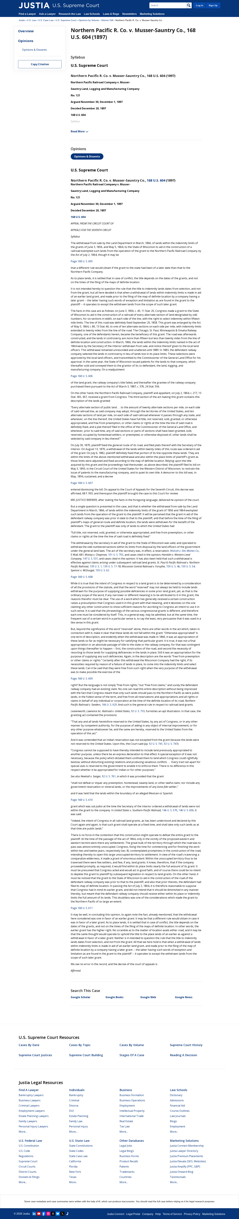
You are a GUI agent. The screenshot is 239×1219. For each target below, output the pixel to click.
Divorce (73, 1105)
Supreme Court (28, 1161)
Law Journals (178, 1116)
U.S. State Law (79, 1141)
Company (147, 1214)
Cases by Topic (80, 1045)
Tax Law (125, 1126)
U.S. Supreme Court (66, 20)
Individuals (77, 1090)
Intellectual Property (132, 1111)
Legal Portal (133, 1214)
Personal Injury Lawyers (33, 1126)
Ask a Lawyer (47, 14)
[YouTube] (39, 1214)
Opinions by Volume (89, 20)
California (75, 1161)
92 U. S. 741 (156, 744)
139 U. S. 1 (96, 566)
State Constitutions (81, 1145)
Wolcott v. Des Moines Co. (184, 551)
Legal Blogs (127, 1151)
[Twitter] (62, 1214)
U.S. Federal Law (30, 1141)
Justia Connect (115, 1214)
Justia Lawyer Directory (184, 1151)
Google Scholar (80, 997)
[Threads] (53, 1214)
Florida (73, 1166)
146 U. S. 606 (186, 810)
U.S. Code (24, 1151)
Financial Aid (177, 1105)
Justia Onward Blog (181, 1172)
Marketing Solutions (152, 14)
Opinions (25, 41)
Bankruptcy (76, 1095)
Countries (126, 1177)
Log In (199, 5)
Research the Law (70, 14)
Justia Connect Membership (187, 1145)
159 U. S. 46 (173, 566)
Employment (127, 1105)
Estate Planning (78, 1116)
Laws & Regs (111, 14)
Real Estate (126, 1121)
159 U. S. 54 (188, 566)
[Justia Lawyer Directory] (67, 1214)
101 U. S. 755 (115, 554)
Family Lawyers (28, 1121)
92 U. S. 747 (171, 744)
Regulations (26, 1156)
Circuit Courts (27, 1166)
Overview (26, 31)
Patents (124, 1166)
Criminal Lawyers (29, 1105)
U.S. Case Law (45, 20)
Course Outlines (180, 1111)
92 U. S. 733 (138, 711)
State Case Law (78, 1156)
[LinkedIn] (34, 1214)
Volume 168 (107, 20)
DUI (71, 1111)
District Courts (27, 1172)
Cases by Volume (132, 1045)
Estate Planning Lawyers (34, 1116)
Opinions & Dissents (87, 156)
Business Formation (132, 1095)
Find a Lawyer (27, 14)
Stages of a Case (132, 1055)
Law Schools (92, 14)
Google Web (148, 997)
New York (75, 1172)
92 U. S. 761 (109, 776)
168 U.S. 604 (156, 180)
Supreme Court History (186, 1045)
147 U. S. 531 (90, 558)
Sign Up (213, 5)
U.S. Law (31, 20)
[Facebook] (44, 1214)
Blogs (173, 1121)
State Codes (76, 1151)
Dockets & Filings (29, 1177)
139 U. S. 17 (110, 566)
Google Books (114, 997)
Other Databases (132, 1141)
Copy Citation (40, 64)
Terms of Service (172, 1214)
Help (158, 1214)
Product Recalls (129, 1161)
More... (23, 1131)
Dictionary (176, 1095)
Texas (72, 1177)
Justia (22, 20)
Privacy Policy (192, 1214)
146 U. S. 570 (169, 810)
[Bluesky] (58, 1214)
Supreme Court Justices (35, 1055)
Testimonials (178, 1177)
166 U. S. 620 (109, 704)
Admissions (177, 1100)
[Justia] (34, 5)
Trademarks (127, 1172)
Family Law (75, 1121)
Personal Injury (78, 1126)
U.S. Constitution (29, 1145)
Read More (78, 131)
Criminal (74, 1100)
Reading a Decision (183, 1055)
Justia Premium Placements (186, 1156)
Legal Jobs (126, 1145)
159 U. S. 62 (102, 570)
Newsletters (129, 14)
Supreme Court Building (86, 1055)
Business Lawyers (29, 1100)
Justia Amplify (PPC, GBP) (185, 1166)
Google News (183, 997)
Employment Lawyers (32, 1111)
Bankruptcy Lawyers (31, 1095)
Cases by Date (29, 1045)
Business (126, 1090)
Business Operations (132, 1100)
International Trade (132, 1116)
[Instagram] (48, 1214)
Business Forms (129, 1156)
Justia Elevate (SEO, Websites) (188, 1161)
